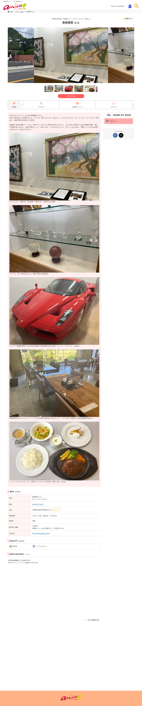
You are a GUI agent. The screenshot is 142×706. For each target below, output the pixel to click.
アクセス (41, 107)
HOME (14, 107)
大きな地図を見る (93, 620)
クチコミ (114, 107)
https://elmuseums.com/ (41, 533)
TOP (11, 11)
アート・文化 (19, 11)
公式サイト (113, 121)
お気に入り (128, 18)
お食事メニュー (77, 107)
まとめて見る (71, 96)
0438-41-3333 (37, 504)
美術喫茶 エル (30, 11)
